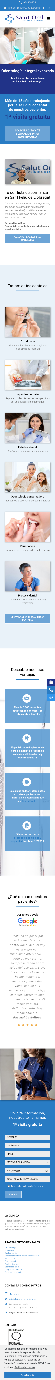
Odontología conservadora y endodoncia (22, 1210)
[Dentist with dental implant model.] (27, 360)
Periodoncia (10, 1213)
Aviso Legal (38, 1323)
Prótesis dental (11, 1216)
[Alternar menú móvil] (48, 18)
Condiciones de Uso (33, 1326)
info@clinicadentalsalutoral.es (22, 1254)
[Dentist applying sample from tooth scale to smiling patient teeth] (27, 413)
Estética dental (11, 1208)
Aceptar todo (27, 1375)
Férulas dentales (12, 1219)
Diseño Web (10, 1331)
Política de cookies (25, 1367)
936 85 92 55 (19, 1249)
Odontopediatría (12, 1221)
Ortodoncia (9, 1205)
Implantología (10, 1202)
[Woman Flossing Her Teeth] (27, 512)
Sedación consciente (13, 1227)
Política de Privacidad (14, 1326)
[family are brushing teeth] (27, 463)
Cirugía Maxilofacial (13, 1224)
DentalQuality (30, 801)
